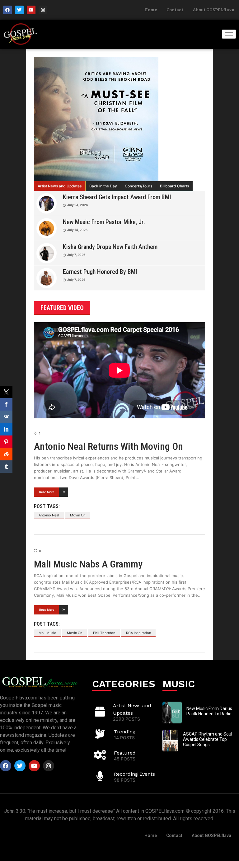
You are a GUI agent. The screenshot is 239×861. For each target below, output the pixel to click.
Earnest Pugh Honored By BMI (100, 271)
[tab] (60, 186)
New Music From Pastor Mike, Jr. (104, 222)
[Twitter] (19, 10)
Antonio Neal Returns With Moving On (108, 446)
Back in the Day (103, 186)
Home (150, 9)
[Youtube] (31, 10)
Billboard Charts (174, 186)
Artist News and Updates (60, 186)
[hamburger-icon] (229, 34)
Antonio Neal (49, 515)
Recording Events (134, 774)
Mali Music (47, 633)
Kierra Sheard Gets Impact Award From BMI (117, 197)
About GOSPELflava (213, 9)
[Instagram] (43, 10)
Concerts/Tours (138, 186)
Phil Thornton (104, 633)
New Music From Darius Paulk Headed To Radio (209, 711)
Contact (174, 9)
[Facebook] (7, 10)
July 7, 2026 (76, 254)
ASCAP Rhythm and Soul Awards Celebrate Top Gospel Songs (207, 739)
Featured (125, 753)
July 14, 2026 (77, 230)
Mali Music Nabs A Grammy (88, 564)
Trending (124, 732)
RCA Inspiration (138, 633)
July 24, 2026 (77, 205)
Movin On (77, 515)
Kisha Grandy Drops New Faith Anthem (110, 247)
